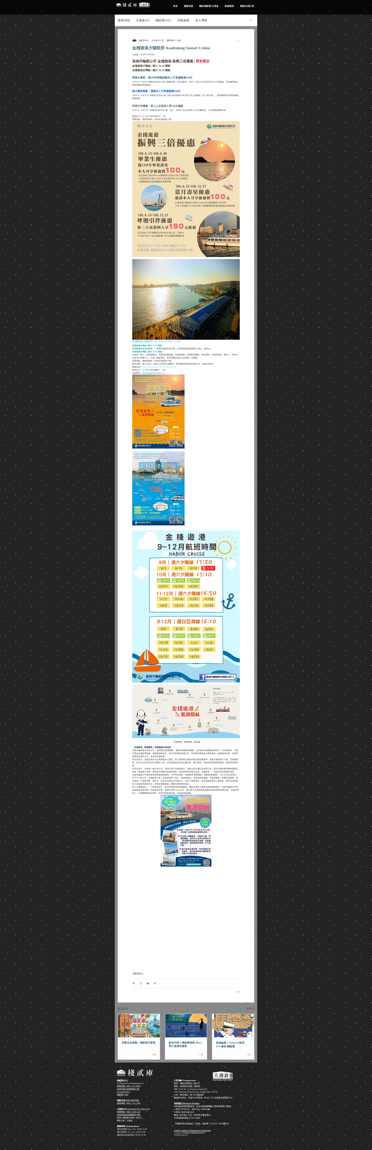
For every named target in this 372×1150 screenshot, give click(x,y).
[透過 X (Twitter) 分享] (140, 983)
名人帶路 (201, 20)
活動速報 (183, 20)
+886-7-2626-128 (133, 1112)
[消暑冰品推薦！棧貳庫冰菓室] (139, 1025)
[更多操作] (238, 40)
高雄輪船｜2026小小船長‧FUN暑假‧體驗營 (230, 1044)
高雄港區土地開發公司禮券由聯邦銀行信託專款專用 (192, 1131)
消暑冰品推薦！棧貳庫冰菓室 (138, 1042)
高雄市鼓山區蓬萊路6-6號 (128, 1115)
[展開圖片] (158, 412)
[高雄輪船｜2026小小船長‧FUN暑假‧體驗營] (233, 1025)
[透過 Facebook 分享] (133, 983)
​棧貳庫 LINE (122, 1095)
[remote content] (186, 893)
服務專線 (121, 1112)
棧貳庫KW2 (163, 20)
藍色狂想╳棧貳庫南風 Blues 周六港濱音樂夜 (185, 1044)
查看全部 (250, 1008)
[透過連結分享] (155, 983)
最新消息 (124, 20)
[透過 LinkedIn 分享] (147, 983)
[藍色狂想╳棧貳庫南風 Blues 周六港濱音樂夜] (186, 1025)
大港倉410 (143, 20)
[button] (250, 20)
